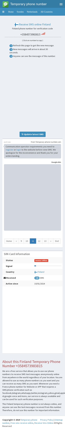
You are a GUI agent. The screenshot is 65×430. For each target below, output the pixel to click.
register (9, 149)
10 (27, 241)
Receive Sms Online (43, 423)
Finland (41, 271)
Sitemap (59, 419)
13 (45, 241)
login (18, 149)
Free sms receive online (22, 423)
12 (39, 241)
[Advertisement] (32, 94)
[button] (3, 12)
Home (11, 12)
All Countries (47, 12)
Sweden (20, 12)
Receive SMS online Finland (35, 24)
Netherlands (32, 12)
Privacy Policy (46, 419)
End (57, 241)
